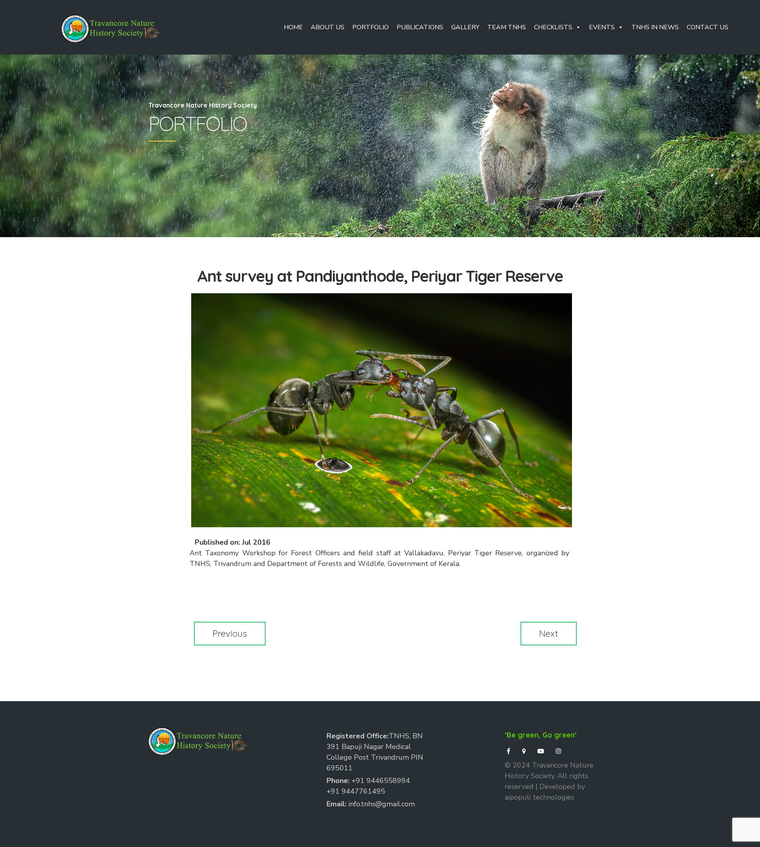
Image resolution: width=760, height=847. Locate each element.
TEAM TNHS (506, 27)
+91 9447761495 (356, 791)
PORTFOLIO (370, 27)
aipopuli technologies (539, 797)
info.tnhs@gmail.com (381, 804)
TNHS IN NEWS (655, 27)
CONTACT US (707, 27)
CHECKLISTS (553, 27)
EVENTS (602, 27)
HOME (293, 27)
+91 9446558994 (381, 780)
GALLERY (465, 27)
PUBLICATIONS (420, 27)
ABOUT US (327, 27)
